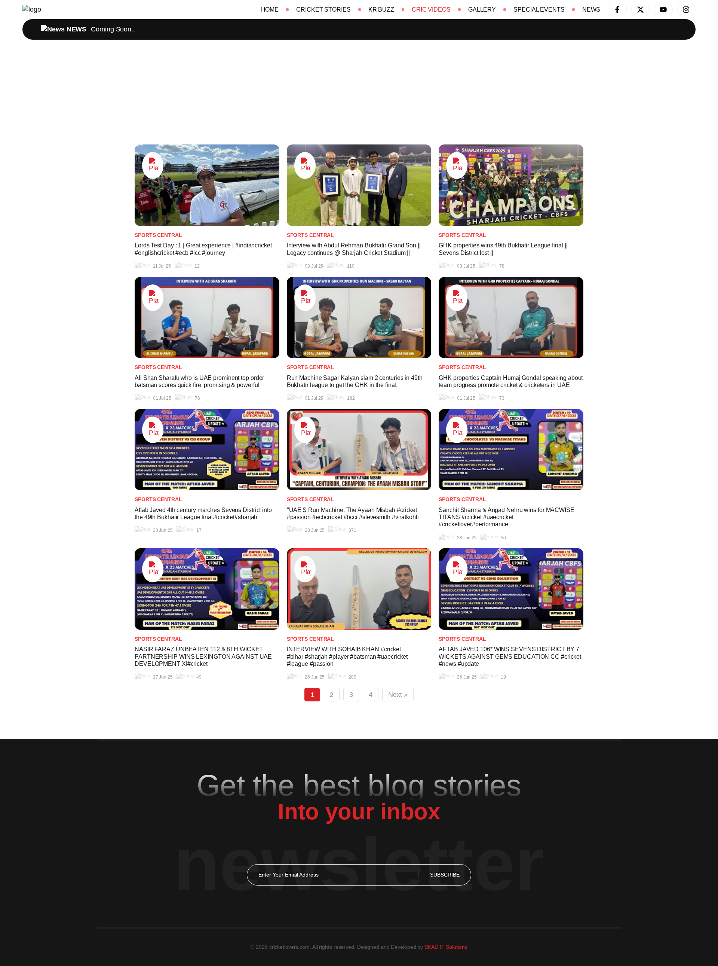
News (591, 10)
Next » (397, 694)
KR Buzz (381, 10)
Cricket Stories (323, 10)
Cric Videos (431, 10)
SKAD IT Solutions (445, 947)
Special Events (539, 10)
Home (270, 10)
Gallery (482, 10)
